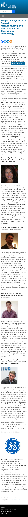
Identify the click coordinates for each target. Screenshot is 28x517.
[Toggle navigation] (3, 16)
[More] (10, 41)
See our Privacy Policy (15, 500)
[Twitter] (5, 41)
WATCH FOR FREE (18, 63)
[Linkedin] (7, 41)
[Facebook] (2, 41)
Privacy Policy (5, 513)
